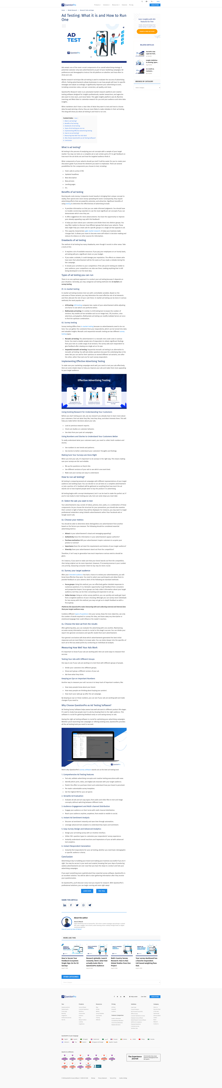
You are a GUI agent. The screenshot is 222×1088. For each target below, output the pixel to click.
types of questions (81, 614)
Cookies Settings (123, 1078)
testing (68, 204)
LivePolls (81, 1022)
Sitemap (93, 1078)
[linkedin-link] (120, 996)
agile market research (92, 231)
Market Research (72, 10)
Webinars (98, 1019)
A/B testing (78, 305)
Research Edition (82, 1019)
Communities (82, 1013)
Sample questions (66, 1007)
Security (63, 1019)
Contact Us (156, 1024)
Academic (114, 1011)
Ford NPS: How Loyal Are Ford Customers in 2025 (152, 54)
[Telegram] (89, 905)
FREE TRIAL (101, 891)
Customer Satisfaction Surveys (138, 1015)
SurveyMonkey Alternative (117, 1020)
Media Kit (155, 1021)
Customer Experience (83, 1009)
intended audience (76, 575)
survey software (85, 770)
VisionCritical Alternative (117, 1022)
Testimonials (156, 1013)
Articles (97, 1009)
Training (98, 1017)
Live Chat (143, 996)
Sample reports (65, 1009)
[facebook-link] (114, 996)
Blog (97, 1007)
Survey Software (82, 1007)
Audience (81, 1015)
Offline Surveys (134, 1013)
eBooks (97, 1011)
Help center (134, 996)
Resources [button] (115, 5)
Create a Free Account (147, 31)
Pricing (131, 5)
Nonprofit (114, 1009)
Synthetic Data (134, 1028)
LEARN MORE (87, 891)
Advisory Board (156, 1015)
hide (76, 118)
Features (124, 5)
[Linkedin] (64, 905)
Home (63, 10)
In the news (156, 1011)
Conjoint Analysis (135, 1009)
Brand (154, 1019)
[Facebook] (71, 905)
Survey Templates (100, 1013)
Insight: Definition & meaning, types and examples (151, 62)
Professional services (66, 1017)
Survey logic (64, 1011)
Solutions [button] (106, 5)
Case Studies (99, 1015)
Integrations (64, 1015)
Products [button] (97, 5)
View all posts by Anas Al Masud (71, 929)
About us (155, 1007)
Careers (155, 1017)
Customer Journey (135, 1026)
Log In (158, 1)
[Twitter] (77, 905)
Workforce (81, 1011)
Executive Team (156, 1009)
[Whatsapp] (83, 905)
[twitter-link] (117, 996)
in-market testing (87, 326)
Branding (64, 1013)
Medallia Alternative (116, 1024)
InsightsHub (81, 1024)
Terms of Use (113, 1078)
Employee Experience (136, 1024)
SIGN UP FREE (155, 5)
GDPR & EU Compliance (136, 1022)
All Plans (113, 1007)
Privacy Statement (102, 1078)
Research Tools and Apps (87, 10)
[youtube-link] (124, 996)
